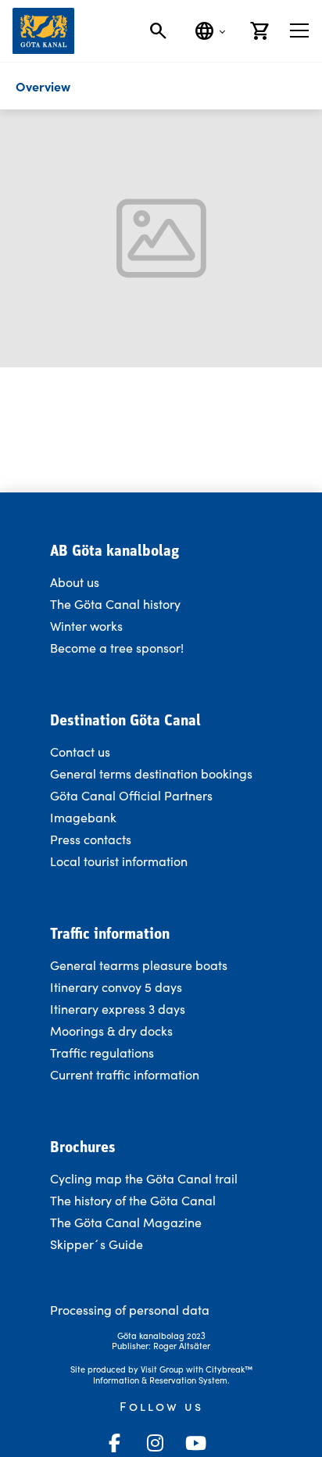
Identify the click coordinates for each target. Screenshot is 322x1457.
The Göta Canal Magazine (126, 1222)
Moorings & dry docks (111, 1030)
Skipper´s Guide (96, 1244)
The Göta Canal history (115, 604)
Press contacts (90, 839)
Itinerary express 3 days (117, 1009)
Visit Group (162, 1369)
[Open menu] (299, 30)
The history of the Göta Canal (133, 1200)
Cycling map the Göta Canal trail (144, 1178)
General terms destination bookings (151, 773)
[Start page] (43, 31)
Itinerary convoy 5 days (116, 987)
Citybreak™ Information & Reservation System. (172, 1374)
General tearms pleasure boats (138, 965)
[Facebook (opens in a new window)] (114, 1443)
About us (74, 582)
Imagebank (83, 817)
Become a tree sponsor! (117, 647)
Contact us (80, 751)
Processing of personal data (129, 1309)
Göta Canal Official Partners (131, 795)
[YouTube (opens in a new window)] (195, 1443)
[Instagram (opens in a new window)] (155, 1443)
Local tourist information (119, 861)
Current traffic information (124, 1074)
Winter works (86, 626)
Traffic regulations (102, 1052)
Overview (43, 86)
